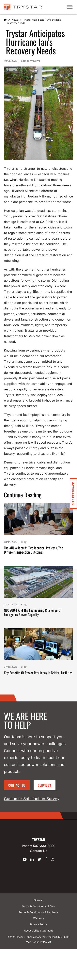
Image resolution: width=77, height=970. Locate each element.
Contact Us (17, 785)
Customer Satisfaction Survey (31, 798)
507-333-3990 (44, 846)
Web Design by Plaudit (38, 941)
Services (44, 785)
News (15, 19)
